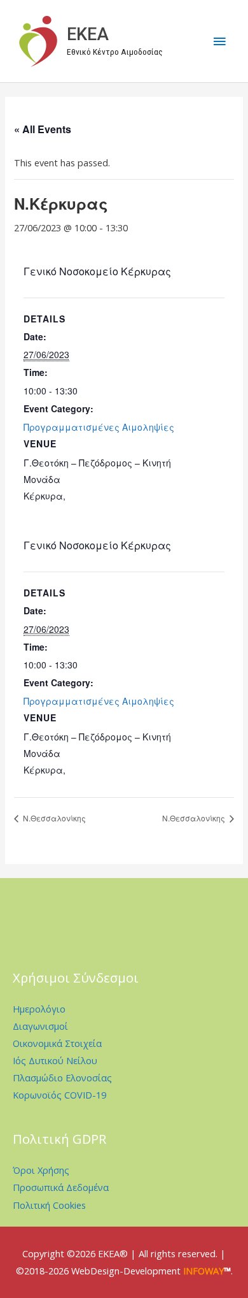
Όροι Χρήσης (41, 1170)
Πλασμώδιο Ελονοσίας (62, 1077)
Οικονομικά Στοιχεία (57, 1043)
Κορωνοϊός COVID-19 (59, 1094)
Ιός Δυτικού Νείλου (55, 1060)
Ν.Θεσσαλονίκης (53, 817)
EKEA (88, 34)
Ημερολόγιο (39, 1008)
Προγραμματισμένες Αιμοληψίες (99, 427)
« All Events (42, 129)
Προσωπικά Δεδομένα (61, 1187)
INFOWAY (203, 1270)
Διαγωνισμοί (40, 1026)
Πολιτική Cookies (49, 1205)
